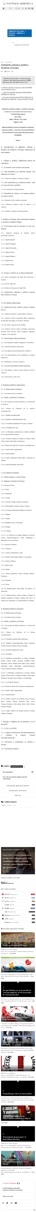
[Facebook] (16, 8)
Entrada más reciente (18, 786)
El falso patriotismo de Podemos (15, 945)
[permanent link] (12, 71)
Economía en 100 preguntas (13, 970)
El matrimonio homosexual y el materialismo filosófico (14, 1138)
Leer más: (13, 953)
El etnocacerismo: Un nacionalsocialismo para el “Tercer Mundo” (16, 1161)
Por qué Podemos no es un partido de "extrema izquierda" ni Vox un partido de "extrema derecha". (17, 992)
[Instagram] (23, 8)
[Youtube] (29, 8)
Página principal (8, 1196)
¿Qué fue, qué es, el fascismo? (13, 1069)
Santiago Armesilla (27, 872)
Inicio (2, 62)
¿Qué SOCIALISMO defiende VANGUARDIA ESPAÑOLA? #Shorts (17, 1117)
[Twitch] (10, 8)
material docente (9, 62)
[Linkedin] (19, 8)
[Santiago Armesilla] (18, 4)
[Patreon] (13, 8)
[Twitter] (26, 8)
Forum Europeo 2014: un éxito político (17, 1094)
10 (3, 1156)
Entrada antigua (18, 791)
